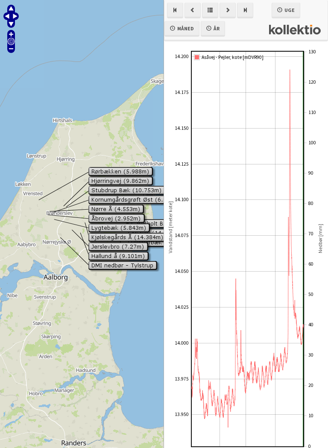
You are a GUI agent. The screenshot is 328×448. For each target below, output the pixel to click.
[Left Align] (175, 10)
